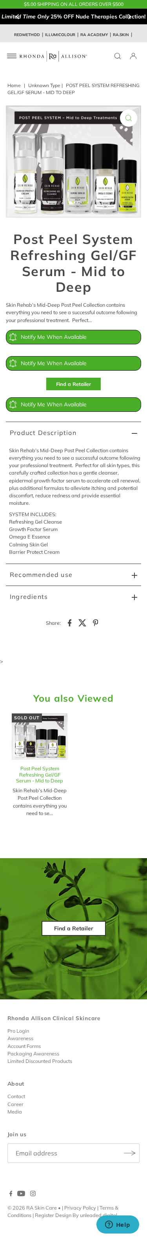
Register (44, 1215)
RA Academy (94, 34)
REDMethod (27, 34)
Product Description (43, 433)
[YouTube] (21, 1194)
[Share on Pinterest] (96, 622)
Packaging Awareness (33, 1053)
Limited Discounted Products (39, 1061)
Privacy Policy (80, 1207)
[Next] (129, 16)
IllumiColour (60, 34)
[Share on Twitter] (83, 622)
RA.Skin (121, 34)
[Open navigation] (12, 56)
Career (15, 1104)
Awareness (20, 1038)
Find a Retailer (73, 384)
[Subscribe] (130, 1153)
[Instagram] (33, 1194)
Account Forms (24, 1046)
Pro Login (18, 1031)
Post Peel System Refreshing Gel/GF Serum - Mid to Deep (39, 774)
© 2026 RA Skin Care (32, 1207)
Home (14, 85)
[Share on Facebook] (70, 622)
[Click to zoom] (128, 118)
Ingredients (29, 596)
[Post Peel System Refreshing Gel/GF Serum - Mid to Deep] (40, 737)
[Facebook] (11, 1194)
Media (14, 1111)
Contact (16, 1096)
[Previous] (17, 16)
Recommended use (41, 575)
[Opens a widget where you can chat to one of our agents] (117, 1225)
